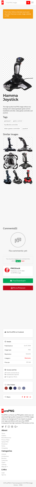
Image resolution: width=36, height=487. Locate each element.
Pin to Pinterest (19, 288)
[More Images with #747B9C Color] (23, 388)
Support (4, 435)
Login (22, 261)
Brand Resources (6, 437)
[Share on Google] (16, 426)
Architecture (5, 456)
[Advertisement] (18, 39)
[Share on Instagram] (9, 426)
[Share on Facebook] (5, 426)
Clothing (4, 464)
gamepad (7, 121)
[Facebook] (22, 397)
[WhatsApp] (30, 397)
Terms (3, 433)
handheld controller (11, 125)
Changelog (5, 448)
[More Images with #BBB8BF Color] (19, 388)
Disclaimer (5, 444)
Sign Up (18, 261)
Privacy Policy (6, 440)
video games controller (12, 128)
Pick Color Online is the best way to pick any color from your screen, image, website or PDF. (18, 14)
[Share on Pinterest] (12, 426)
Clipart (3, 462)
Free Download (18, 281)
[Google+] (27, 397)
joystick (25, 128)
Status (3, 446)
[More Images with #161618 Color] (10, 388)
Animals (4, 454)
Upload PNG (5, 442)
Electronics (28, 358)
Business (4, 458)
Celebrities (5, 460)
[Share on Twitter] (3, 426)
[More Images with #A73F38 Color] (6, 388)
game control (17, 121)
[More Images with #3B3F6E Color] (14, 388)
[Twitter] (24, 397)
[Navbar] (32, 2)
